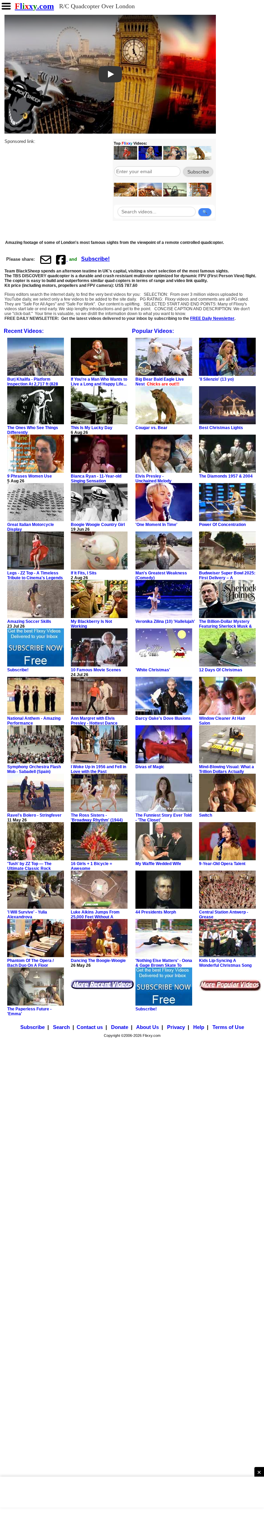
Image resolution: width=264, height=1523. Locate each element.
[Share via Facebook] (61, 259)
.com (34, 6)
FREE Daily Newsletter (212, 318)
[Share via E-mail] (46, 259)
